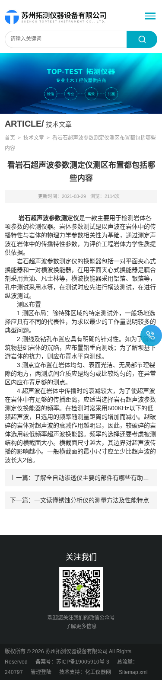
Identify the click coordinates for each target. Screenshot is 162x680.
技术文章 (33, 138)
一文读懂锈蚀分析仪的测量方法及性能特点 (91, 500)
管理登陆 (41, 672)
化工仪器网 (98, 672)
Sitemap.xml (133, 672)
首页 (10, 138)
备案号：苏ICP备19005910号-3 (72, 662)
